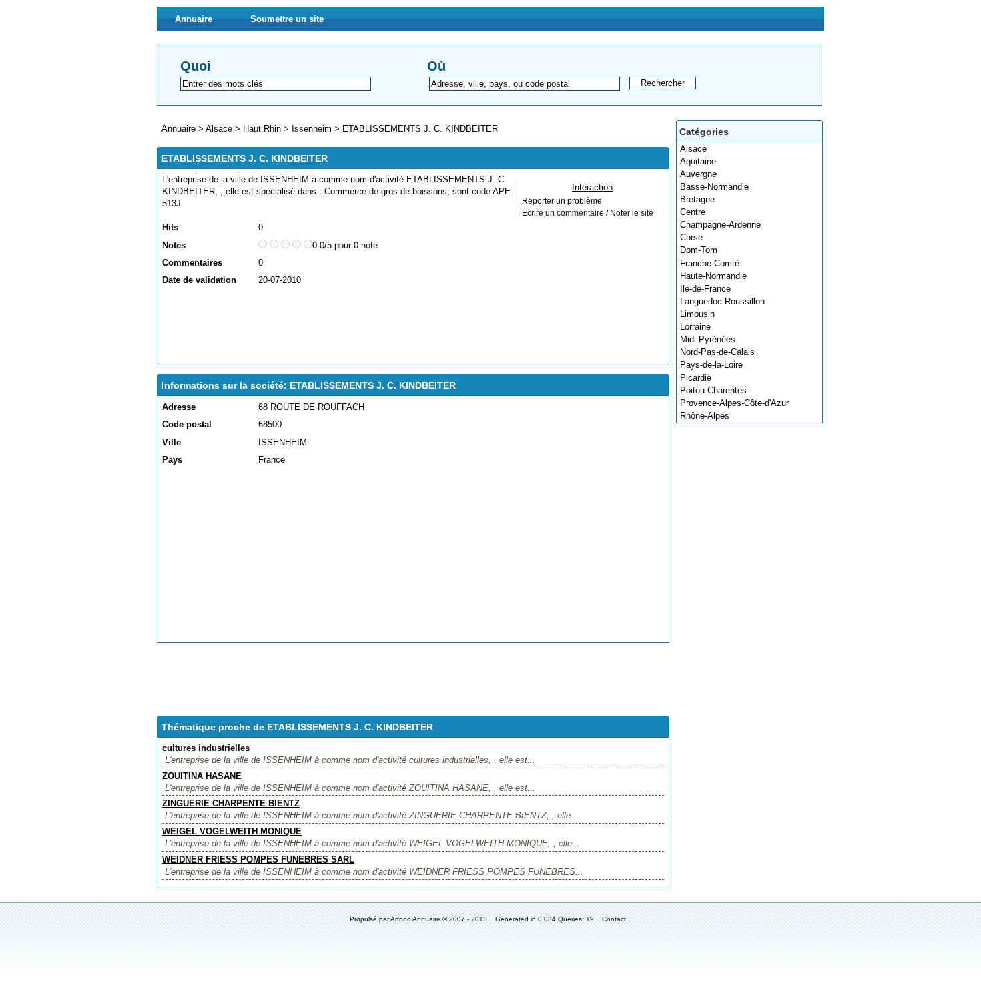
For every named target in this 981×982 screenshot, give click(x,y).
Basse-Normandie (714, 187)
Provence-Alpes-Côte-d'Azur (734, 403)
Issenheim (312, 129)
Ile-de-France (705, 289)
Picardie (695, 378)
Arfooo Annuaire (415, 919)
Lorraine (695, 327)
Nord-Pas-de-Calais (717, 352)
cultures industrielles (206, 748)
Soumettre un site (287, 19)
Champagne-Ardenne (720, 225)
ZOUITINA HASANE (202, 776)
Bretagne (697, 199)
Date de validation (199, 280)
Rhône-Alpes (704, 416)
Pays (172, 460)
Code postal (187, 424)
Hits (170, 227)
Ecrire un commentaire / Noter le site (587, 213)
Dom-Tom (698, 250)
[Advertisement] (405, 326)
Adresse (179, 407)
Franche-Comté (709, 263)
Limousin (697, 314)
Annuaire (193, 19)
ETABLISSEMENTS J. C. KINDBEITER (420, 129)
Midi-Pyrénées (707, 339)
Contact (614, 919)
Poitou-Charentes (713, 390)
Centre (692, 212)
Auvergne (698, 174)
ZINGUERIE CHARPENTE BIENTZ (231, 803)
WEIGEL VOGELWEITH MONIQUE (232, 831)
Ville (171, 442)
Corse (691, 237)
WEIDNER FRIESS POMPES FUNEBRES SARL (258, 859)
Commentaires (192, 263)
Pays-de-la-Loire (711, 365)
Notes (174, 245)
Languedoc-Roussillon (722, 301)
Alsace (693, 149)
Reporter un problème (562, 201)
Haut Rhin (262, 129)
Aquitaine (698, 161)
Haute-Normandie (713, 276)
